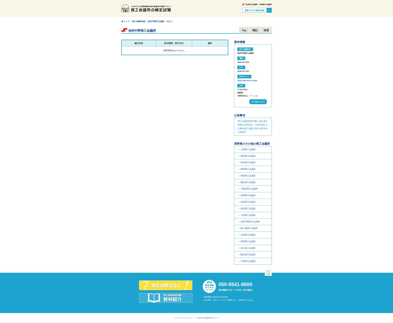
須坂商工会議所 (248, 195)
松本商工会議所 (248, 162)
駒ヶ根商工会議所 (249, 228)
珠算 (266, 30)
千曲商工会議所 (248, 261)
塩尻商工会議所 (248, 208)
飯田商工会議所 (248, 169)
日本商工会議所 (257, 4)
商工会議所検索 (138, 21)
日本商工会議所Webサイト (207, 318)
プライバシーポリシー (183, 318)
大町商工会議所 (248, 235)
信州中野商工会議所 (156, 21)
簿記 (255, 30)
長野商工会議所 (248, 156)
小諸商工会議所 (248, 215)
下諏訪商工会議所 (249, 188)
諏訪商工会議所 (248, 182)
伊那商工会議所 (248, 202)
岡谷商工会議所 (248, 175)
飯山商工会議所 (248, 254)
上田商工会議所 (248, 149)
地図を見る (259, 101)
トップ (126, 21)
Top (244, 30)
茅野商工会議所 (248, 241)
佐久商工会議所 (248, 248)
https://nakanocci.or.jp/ (247, 80)
